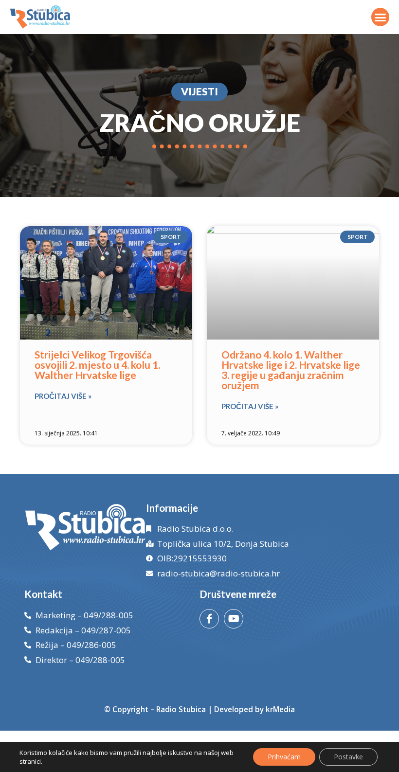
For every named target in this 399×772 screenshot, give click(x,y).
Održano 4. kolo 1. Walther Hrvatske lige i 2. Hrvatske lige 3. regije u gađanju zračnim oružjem (290, 369)
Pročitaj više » (63, 396)
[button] (380, 17)
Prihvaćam (284, 756)
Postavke (348, 756)
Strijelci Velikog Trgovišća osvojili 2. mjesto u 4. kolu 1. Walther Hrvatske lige (97, 364)
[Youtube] (233, 618)
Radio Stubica (181, 709)
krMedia (280, 709)
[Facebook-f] (209, 618)
